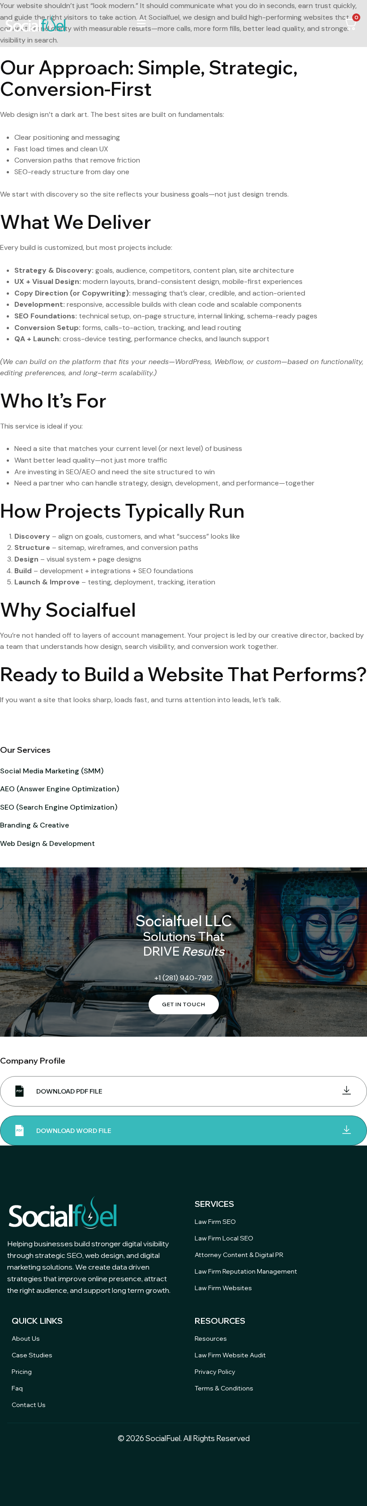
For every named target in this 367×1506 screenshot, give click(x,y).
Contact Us (29, 1405)
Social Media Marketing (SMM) (51, 771)
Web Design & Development (47, 843)
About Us (26, 1338)
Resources (211, 1338)
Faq (17, 1388)
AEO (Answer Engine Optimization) (59, 789)
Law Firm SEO (215, 1222)
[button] (141, 23)
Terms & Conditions (224, 1388)
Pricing (22, 1372)
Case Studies (32, 1355)
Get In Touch (183, 1004)
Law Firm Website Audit (230, 1355)
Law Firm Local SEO (224, 1238)
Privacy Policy (215, 1372)
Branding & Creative (34, 825)
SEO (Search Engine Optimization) (58, 807)
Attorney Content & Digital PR (239, 1255)
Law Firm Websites (223, 1288)
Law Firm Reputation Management (246, 1271)
